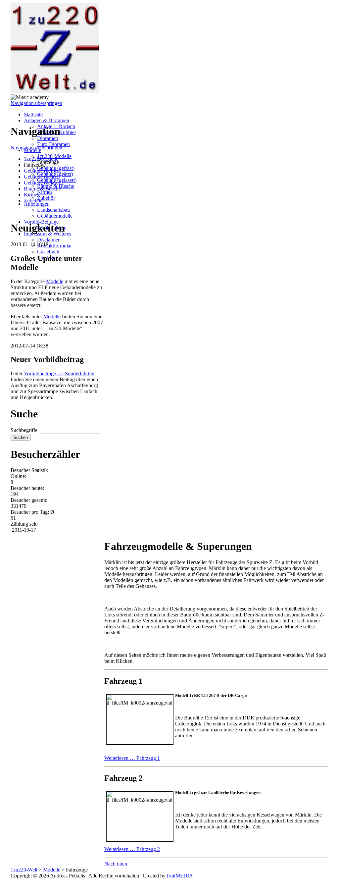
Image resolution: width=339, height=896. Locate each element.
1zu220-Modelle (41, 159)
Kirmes (44, 192)
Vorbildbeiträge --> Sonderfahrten (59, 373)
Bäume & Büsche (42, 188)
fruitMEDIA (180, 875)
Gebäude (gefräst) (42, 171)
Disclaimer (48, 239)
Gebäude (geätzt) (42, 177)
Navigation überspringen (36, 103)
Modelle (54, 281)
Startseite (33, 114)
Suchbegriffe (24, 430)
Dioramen (47, 138)
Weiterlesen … (132, 758)
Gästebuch (48, 251)
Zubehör (46, 198)
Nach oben (115, 864)
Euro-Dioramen (53, 144)
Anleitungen (37, 204)
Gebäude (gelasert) (43, 182)
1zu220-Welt (24, 869)
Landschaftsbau (53, 210)
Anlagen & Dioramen (46, 120)
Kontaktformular (54, 245)
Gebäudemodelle (55, 216)
